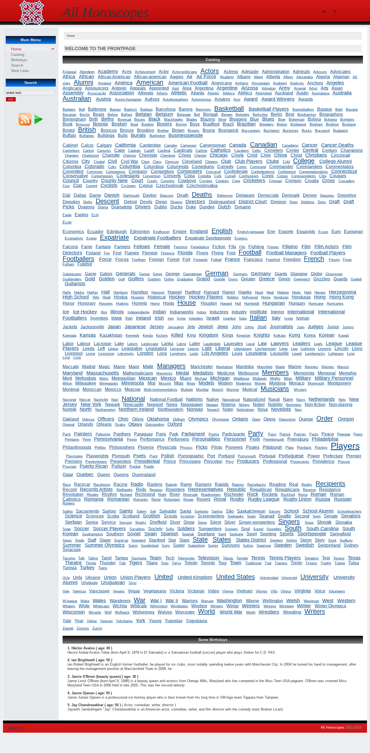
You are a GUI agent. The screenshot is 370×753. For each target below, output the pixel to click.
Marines (328, 367)
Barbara (146, 109)
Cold (286, 162)
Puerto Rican (94, 466)
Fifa (232, 246)
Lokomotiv (126, 354)
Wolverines (143, 612)
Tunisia (70, 567)
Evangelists (74, 238)
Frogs (347, 260)
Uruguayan (113, 582)
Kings (227, 335)
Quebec (84, 474)
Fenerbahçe (200, 247)
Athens (162, 93)
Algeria (323, 76)
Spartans (206, 534)
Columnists (178, 166)
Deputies (71, 201)
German (216, 273)
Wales (99, 600)
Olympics (198, 419)
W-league (70, 601)
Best (289, 114)
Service (108, 522)
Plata (289, 448)
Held (307, 292)
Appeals (138, 88)
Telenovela (186, 558)
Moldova (277, 383)
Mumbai (202, 390)
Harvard (211, 292)
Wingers (216, 606)
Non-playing (340, 404)
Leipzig (193, 349)
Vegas (134, 591)
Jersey (157, 326)
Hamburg (120, 292)
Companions (115, 172)
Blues (268, 119)
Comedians (203, 166)
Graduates (185, 279)
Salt (153, 511)
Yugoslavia (196, 620)
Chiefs (237, 155)
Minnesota (132, 383)
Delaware (245, 195)
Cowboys (187, 180)
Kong (294, 335)
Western (346, 600)
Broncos (109, 130)
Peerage (343, 434)
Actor (164, 71)
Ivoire (288, 318)
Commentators (340, 166)
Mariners (311, 367)
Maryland (73, 373)
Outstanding (154, 425)
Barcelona (166, 109)
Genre (157, 274)
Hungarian (273, 303)
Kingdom (208, 335)
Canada (237, 145)
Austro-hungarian (128, 99)
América (123, 83)
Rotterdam (172, 499)
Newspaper (192, 404)
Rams (186, 484)
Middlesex (241, 379)
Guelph (356, 279)
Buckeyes (290, 131)
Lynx (66, 357)
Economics (73, 231)
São (230, 511)
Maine (119, 366)
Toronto (208, 563)
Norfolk (69, 409)
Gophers (154, 279)
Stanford (157, 540)
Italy (276, 318)
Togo (164, 563)
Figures (273, 247)
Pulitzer (119, 466)
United (163, 576)
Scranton (187, 516)
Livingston (106, 354)
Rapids (222, 484)
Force (105, 259)
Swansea (264, 546)
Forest (173, 259)
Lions (357, 348)
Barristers (203, 109)
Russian (343, 499)
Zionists (83, 628)
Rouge (188, 499)
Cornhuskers (249, 176)
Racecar (82, 484)
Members (275, 372)
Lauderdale (211, 344)
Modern (225, 383)
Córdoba (204, 176)
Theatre (73, 562)
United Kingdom (195, 577)
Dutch (224, 206)
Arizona (249, 88)
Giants (281, 273)
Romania (93, 499)
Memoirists (304, 373)
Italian (258, 317)
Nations (194, 399)
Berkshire (260, 115)
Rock (252, 494)
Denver (310, 195)
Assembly (73, 93)
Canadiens (290, 145)
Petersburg (298, 439)
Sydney (351, 545)
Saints (126, 511)
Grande (219, 279)
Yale (67, 620)
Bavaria (352, 109)
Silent (215, 522)
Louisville (279, 353)
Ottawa (135, 424)
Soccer (81, 528)
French (314, 258)
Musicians (275, 388)
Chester (200, 155)
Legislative (132, 348)
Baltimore (97, 109)
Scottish (151, 516)
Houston (209, 303)
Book (68, 124)
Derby (87, 202)
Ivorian (302, 318)
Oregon (346, 419)
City (86, 161)
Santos (217, 511)
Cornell (230, 176)
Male (148, 366)
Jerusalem (176, 327)
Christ (296, 155)
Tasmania (138, 558)
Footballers (78, 258)
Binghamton (306, 115)
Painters (83, 434)
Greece (267, 278)
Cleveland (192, 161)
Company (138, 171)
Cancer (309, 145)
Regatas (156, 490)
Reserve (309, 490)
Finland (93, 253)
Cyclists (108, 185)
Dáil (66, 195)
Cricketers (254, 180)
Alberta (273, 76)
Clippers (211, 162)
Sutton (248, 546)
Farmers (122, 246)
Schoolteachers (349, 511)
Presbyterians (96, 462)
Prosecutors (299, 462)
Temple (242, 558)
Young (155, 620)
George (172, 273)
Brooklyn (145, 130)
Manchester (201, 366)
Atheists (145, 93)
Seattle (284, 516)
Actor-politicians (184, 72)
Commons (95, 172)
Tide (122, 563)
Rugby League (264, 499)
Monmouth (316, 383)
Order (324, 418)
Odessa (88, 419)
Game (90, 273)
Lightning (308, 349)
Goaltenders (72, 279)
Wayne (252, 600)
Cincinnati (340, 155)
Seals (251, 516)
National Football (166, 399)
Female (162, 246)
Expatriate (114, 237)
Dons (322, 202)
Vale (66, 591)
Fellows (142, 246)
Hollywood (250, 297)
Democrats (268, 195)
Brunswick (228, 130)
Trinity (296, 563)
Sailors (109, 511)
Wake (84, 601)
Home (265, 297)
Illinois (117, 312)
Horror (155, 304)
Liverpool (74, 353)
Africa (69, 76)
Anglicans (72, 88)
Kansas (88, 335)
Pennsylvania (108, 439)
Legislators (156, 348)
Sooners (231, 529)
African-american (150, 76)
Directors (195, 201)
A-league (69, 72)
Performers (178, 439)
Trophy (325, 563)
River (175, 494)
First (117, 253)
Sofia (170, 529)
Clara (145, 162)
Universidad (269, 578)
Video (213, 591)
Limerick (324, 349)
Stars (184, 540)
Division (278, 201)
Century (329, 150)
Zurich (97, 628)
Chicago (219, 155)
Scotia (113, 516)
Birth (93, 119)
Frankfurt (273, 260)
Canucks (104, 151)
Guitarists (75, 283)
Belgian (143, 114)
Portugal (267, 456)
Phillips (100, 448)
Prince (170, 461)
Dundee (207, 207)
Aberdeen (87, 72)
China (280, 155)
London (145, 353)
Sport (251, 534)
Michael (201, 379)
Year (78, 620)
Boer (281, 119)
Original (68, 425)
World (206, 611)
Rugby (237, 499)
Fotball (216, 260)
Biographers (331, 114)
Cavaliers (241, 151)
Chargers (72, 155)
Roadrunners (211, 495)
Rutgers (69, 503)
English (222, 230)
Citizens (70, 161)
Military (303, 378)
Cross (328, 180)
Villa (274, 591)
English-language (250, 232)
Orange (306, 419)
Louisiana (256, 353)
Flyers (202, 253)
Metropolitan (123, 378)
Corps (268, 175)
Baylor (85, 115)
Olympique (220, 419)
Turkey (87, 567)
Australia (342, 93)
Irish (159, 318)
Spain (150, 533)
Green (284, 279)
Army (284, 88)
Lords (194, 354)
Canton (88, 151)
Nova (263, 409)
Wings (232, 606)
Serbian (73, 522)
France (232, 259)
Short (175, 522)
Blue (254, 119)
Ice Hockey (85, 312)
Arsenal (300, 88)
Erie (271, 231)
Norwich (213, 410)
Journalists (281, 326)
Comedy (225, 166)
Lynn (351, 354)
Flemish (150, 253)
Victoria (177, 591)
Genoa (144, 274)
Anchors (315, 83)
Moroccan (92, 389)
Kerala (148, 335)
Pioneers (234, 447)
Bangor (115, 109)
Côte (322, 176)
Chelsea (129, 155)
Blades (191, 119)
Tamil (106, 558)
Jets (191, 327)
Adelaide (250, 71)
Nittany (244, 405)
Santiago (201, 511)
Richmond (145, 494)
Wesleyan (311, 601)
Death (183, 195)
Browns (193, 131)
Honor (68, 303)
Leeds (89, 348)
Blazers (207, 119)
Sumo (133, 546)
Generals (125, 273)
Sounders (274, 529)
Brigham (316, 124)
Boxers (164, 124)
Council (71, 180)
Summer (72, 545)
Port (211, 456)
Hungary (297, 303)
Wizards (95, 612)
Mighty (275, 379)
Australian (77, 98)
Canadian (263, 144)
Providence (324, 461)
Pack (67, 434)
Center (292, 150)
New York (91, 404)
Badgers (69, 109)
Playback (304, 448)
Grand (203, 278)
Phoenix (146, 447)
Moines (260, 383)
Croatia (312, 180)
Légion (113, 349)
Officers (106, 419)
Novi (298, 410)
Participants (233, 434)
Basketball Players (269, 109)
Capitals (134, 151)
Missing (165, 383)
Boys (195, 124)
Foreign (156, 259)
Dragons (86, 207)
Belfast (126, 115)
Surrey (213, 546)
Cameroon (188, 145)
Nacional (69, 400)
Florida (185, 253)
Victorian (196, 591)
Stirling (291, 540)
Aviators (222, 99)
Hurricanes (335, 304)
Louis (237, 353)
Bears (98, 114)
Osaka (120, 425)
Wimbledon (179, 606)
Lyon (77, 357)
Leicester (177, 349)
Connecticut (344, 171)
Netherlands (322, 399)
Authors (152, 99)
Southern (115, 534)
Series (92, 522)
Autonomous (201, 99)
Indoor (201, 312)
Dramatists (121, 207)
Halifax (92, 292)
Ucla (66, 578)
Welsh (293, 600)
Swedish (305, 545)
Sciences (95, 516)
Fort (186, 259)
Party (255, 433)
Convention (151, 176)
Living (90, 354)
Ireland (143, 318)
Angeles (335, 83)
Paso (272, 434)
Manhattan (224, 367)
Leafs (318, 344)
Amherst (241, 83)
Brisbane (349, 124)
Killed (177, 335)
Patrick (285, 434)
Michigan (220, 378)
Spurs (67, 540)
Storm (305, 540)
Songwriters (210, 528)
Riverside (190, 495)
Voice (319, 591)
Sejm (317, 516)
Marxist (343, 367)
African (86, 76)
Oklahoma (158, 419)
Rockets (270, 494)
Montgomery (339, 383)
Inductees (219, 312)
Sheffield (158, 522)
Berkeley (242, 115)
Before (113, 115)
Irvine (181, 318)
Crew (236, 181)
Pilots (216, 447)
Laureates (233, 343)
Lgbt (207, 348)
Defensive (225, 196)
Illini (104, 312)
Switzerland (329, 545)
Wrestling (292, 612)
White (84, 606)
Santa (185, 511)
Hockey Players (206, 297)
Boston (119, 124)
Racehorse (101, 485)
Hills (96, 297)
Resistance (330, 489)
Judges (315, 326)
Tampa (121, 558)
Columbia (129, 166)
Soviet (134, 533)
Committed (73, 171)
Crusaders (347, 181)
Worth (250, 612)
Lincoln (342, 348)
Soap (67, 529)
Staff (91, 540)
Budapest (340, 131)
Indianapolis (181, 312)
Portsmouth (247, 456)
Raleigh (171, 485)
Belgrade (184, 115)
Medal (182, 373)
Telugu (228, 558)
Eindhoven (161, 232)
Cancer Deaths (337, 145)
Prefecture (333, 456)
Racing (120, 484)
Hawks (245, 292)
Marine (294, 366)
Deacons (167, 196)
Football (250, 252)
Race (67, 485)
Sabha (68, 511)
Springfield (340, 534)
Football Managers (286, 253)
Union (110, 577)
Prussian (69, 466)
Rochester (234, 494)
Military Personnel (334, 378)
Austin (302, 93)
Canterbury (71, 151)
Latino (181, 344)
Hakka (79, 292)
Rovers (203, 499)
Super (179, 545)
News (171, 404)
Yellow (92, 621)
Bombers (347, 119)
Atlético (245, 93)
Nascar (84, 400)
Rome (156, 499)
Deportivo (346, 195)
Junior (333, 327)
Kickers (162, 335)
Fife (242, 247)
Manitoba (245, 366)
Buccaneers (251, 131)
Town (235, 562)
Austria (103, 99)
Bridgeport (298, 124)
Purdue (135, 466)
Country (90, 180)
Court (137, 180)
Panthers (122, 434)
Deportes (327, 196)
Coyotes (205, 181)
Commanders (309, 166)
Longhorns (178, 354)
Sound (258, 529)
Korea (310, 335)
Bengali (210, 114)
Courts (152, 181)
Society (155, 528)
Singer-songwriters (257, 522)
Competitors (162, 171)
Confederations (263, 172)
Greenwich (302, 279)
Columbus (154, 166)
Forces (122, 259)
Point (154, 456)
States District (251, 540)
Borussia (83, 124)
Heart (259, 292)
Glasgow (298, 273)
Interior (277, 312)
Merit (67, 378)
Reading (277, 484)
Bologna (330, 119)
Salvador (168, 511)
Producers (248, 461)
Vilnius (286, 591)
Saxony (275, 511)
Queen (103, 474)
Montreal (71, 389)
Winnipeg (286, 606)
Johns (249, 327)
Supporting (196, 546)
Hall (105, 292)
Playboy (321, 448)
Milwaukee (85, 383)
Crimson (293, 180)
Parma (214, 434)
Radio (137, 484)
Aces (127, 71)
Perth (255, 439)
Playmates (74, 456)
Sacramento (87, 511)
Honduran (281, 297)
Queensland (143, 474)
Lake (119, 343)
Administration (276, 71)
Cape (119, 150)
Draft (334, 201)
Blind (222, 119)
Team (155, 558)
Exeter (91, 238)
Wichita (120, 606)
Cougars (338, 175)
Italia (242, 318)
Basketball (229, 108)
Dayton (150, 195)
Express (241, 238)
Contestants (127, 175)
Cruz (66, 186)
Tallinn (93, 558)
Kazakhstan (111, 335)
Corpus (282, 176)
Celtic (256, 151)
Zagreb (68, 628)
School (291, 511)
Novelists (281, 409)
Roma (302, 495)
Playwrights (97, 456)
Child (252, 155)
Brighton (332, 124)
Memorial (327, 373)
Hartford (192, 292)
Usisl (133, 583)
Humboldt (251, 304)
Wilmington (158, 606)
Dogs (294, 202)
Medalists (203, 373)
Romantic (140, 499)
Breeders (266, 124)
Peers (358, 434)
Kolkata (279, 335)
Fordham (139, 260)
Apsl (175, 88)
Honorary (87, 303)
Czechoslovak (169, 185)
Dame (95, 195)
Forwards (200, 260)
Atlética (229, 93)
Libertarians (243, 349)
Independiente (139, 312)
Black (154, 119)
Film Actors (326, 246)
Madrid (88, 366)
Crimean (275, 181)
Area (187, 88)
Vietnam (244, 591)
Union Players (135, 577)
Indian (159, 312)
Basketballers (303, 109)
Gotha (169, 279)
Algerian (341, 76)
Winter (304, 605)
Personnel (235, 439)
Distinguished (222, 201)
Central (310, 150)
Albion (288, 77)
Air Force (206, 76)
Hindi (107, 297)
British (87, 129)
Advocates (340, 71)
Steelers (276, 540)
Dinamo (176, 202)
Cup (77, 185)
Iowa (116, 318)
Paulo (313, 434)
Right (162, 495)
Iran (129, 318)
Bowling (147, 124)
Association (121, 93)
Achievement (145, 72)
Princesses (190, 461)
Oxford (174, 424)
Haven (228, 292)
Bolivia (314, 119)
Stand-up (121, 540)
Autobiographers (175, 99)
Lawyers (280, 343)
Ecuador (95, 231)
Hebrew (283, 292)
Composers (189, 171)
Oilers (138, 419)
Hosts (168, 303)
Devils (146, 201)
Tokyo (176, 563)
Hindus (121, 297)
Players (345, 446)
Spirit (222, 534)
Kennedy (132, 335)
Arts (324, 88)
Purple (149, 466)
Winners (251, 605)
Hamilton (139, 292)
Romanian (118, 499)
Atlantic (213, 93)
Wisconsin (74, 612)
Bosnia (100, 124)
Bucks (307, 131)
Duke (191, 207)
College (303, 160)
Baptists (130, 109)
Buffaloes (86, 136)
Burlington (157, 136)
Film (306, 246)
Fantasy (103, 246)
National (133, 398)
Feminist (180, 247)
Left (101, 348)
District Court (253, 201)
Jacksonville (92, 327)
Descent (107, 201)
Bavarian (69, 115)
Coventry (168, 181)
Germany (261, 273)
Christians (316, 155)
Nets (342, 400)
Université (289, 578)
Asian (337, 88)
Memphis (347, 373)
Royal (220, 499)
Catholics (220, 150)
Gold (90, 278)
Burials (138, 135)
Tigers (135, 562)
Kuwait (343, 335)
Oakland (71, 419)
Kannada (69, 335)
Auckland (284, 93)
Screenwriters (211, 516)
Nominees (293, 405)
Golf (121, 279)
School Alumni (318, 511)
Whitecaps (101, 606)
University (314, 576)
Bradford (211, 124)
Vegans (119, 591)
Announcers (96, 88)
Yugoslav (174, 620)
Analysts (297, 83)
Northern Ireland (136, 409)
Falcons (70, 246)
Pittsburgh (272, 447)
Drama (103, 207)
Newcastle (133, 404)
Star (172, 540)
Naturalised (231, 400)
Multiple (187, 390)
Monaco (296, 383)
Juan (300, 327)
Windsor (199, 606)
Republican (261, 489)
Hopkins (122, 304)
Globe (316, 273)
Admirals (301, 71)
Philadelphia (325, 439)
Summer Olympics (105, 545)
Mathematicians (138, 373)
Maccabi (71, 366)
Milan (288, 379)
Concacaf (213, 172)
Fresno (334, 260)
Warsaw (207, 601)
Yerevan (106, 621)
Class (157, 162)
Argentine (227, 88)
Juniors (348, 327)
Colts (112, 167)
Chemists (148, 155)
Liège (283, 349)
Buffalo (69, 135)
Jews (222, 326)
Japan (114, 326)
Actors (209, 70)
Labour (83, 343)
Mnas (191, 383)
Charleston (90, 155)
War (139, 600)
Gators (106, 273)
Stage (105, 540)
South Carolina (322, 528)
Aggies (176, 76)
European (353, 231)
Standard (138, 540)
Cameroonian (213, 145)
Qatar (68, 474)
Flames (132, 253)
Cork (218, 176)
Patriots (300, 434)
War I (156, 600)
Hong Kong (341, 297)
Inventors (99, 318)
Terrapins (311, 558)
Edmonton (140, 231)
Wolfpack (122, 612)
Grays (233, 279)
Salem (142, 511)
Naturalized (254, 399)
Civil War (129, 161)
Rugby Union (297, 499)
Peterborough (273, 439)
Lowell (297, 354)
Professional (275, 461)
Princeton (213, 461)
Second (301, 516)
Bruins (209, 130)
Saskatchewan (251, 511)
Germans (240, 274)
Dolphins (307, 202)
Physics (186, 448)
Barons (186, 109)
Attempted (263, 93)
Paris (161, 434)
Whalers (69, 606)
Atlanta (197, 93)
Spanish (169, 533)
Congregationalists (313, 172)
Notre (228, 409)
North (86, 409)
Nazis (300, 400)
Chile (266, 155)
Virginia (302, 591)
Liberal (222, 348)
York (140, 620)
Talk (81, 558)
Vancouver (99, 591)
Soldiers (186, 528)
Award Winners (277, 99)
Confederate (236, 171)
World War (231, 612)
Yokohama (124, 621)
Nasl (114, 400)
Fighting (256, 246)
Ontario (240, 419)
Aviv (237, 99)
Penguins (72, 439)
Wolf (108, 612)
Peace (328, 434)
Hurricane (316, 304)
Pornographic (191, 456)
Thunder (107, 563)
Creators (222, 181)
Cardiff (149, 151)
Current (91, 186)
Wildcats (138, 606)
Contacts (15, 728)
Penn (87, 439)
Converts (172, 175)
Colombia (72, 166)
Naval (274, 399)
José (262, 327)
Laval (250, 344)
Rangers (203, 484)
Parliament (193, 434)
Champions (351, 150)
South (293, 528)
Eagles (81, 214)
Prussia (344, 462)
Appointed (159, 88)
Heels (296, 292)
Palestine (103, 434)
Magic (104, 366)
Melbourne (248, 373)
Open (256, 419)
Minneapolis (108, 383)
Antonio (119, 88)
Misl (151, 383)
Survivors (231, 545)
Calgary (104, 145)
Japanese (135, 326)
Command (258, 167)
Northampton (105, 410)
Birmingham (74, 119)
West (327, 600)
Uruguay (89, 582)
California (125, 145)
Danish (111, 195)
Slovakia (343, 522)
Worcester (185, 612)
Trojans (311, 563)
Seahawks (236, 516)
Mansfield (264, 367)
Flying (217, 253)
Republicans (287, 489)
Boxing (181, 124)
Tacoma (69, 558)
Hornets (139, 303)
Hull (238, 304)
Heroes (320, 292)
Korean (327, 335)
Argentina (204, 88)
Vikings (261, 591)
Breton (282, 124)
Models (206, 383)
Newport (155, 404)
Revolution (73, 494)
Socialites (137, 529)
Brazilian (246, 124)
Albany (244, 76)
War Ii (171, 600)
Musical (249, 389)
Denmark (291, 195)
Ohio (123, 419)
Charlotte (111, 155)
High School (76, 297)
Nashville (101, 400)
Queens (121, 474)
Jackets (70, 327)
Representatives (205, 489)
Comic (242, 167)
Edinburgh (117, 231)
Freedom (292, 259)
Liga (294, 349)
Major (134, 366)
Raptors (238, 485)
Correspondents (303, 176)
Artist (313, 88)
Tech (169, 558)
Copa (189, 175)
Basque (324, 109)
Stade (79, 540)
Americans (221, 83)
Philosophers (122, 447)
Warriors (190, 600)
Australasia (320, 93)
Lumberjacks (315, 354)
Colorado (94, 166)
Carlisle (201, 151)
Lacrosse (102, 343)
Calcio (87, 145)
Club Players (248, 161)
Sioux (309, 522)
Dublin (160, 207)
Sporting (268, 534)
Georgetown (192, 274)
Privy (230, 462)
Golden (107, 278)
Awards (305, 99)
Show (188, 522)
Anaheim (280, 83)
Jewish (205, 326)
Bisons (139, 119)
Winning (270, 606)
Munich (217, 390)
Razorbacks (256, 485)
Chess (184, 155)
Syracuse (72, 549)
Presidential (147, 461)
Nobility (275, 404)
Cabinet (70, 145)
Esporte (285, 231)
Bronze (127, 130)
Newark (112, 404)
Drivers (143, 206)
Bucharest (272, 131)
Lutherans (336, 354)
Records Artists (96, 489)
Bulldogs (106, 135)
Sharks (140, 522)
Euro (336, 231)
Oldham (179, 419)
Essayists (306, 231)
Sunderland (149, 546)
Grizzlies (321, 279)
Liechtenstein (265, 349)
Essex (323, 232)
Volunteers (337, 591)
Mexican (148, 378)
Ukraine (92, 577)
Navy (288, 399)
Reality (306, 485)
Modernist (243, 383)
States (222, 539)
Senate (331, 516)
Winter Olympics (330, 606)
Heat (270, 292)
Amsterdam (261, 83)
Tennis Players (285, 558)
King (191, 335)
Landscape (149, 344)
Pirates (252, 447)
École (67, 222)
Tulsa (353, 563)
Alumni (83, 82)
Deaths (202, 194)
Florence (167, 253)
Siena (202, 522)
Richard (126, 495)
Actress (231, 71)
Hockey (177, 297)
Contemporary (102, 176)
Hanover (157, 292)
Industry (239, 312)
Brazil (228, 124)
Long (162, 353)
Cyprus (146, 185)
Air (190, 76)
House (186, 302)
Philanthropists (77, 447)
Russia (322, 499)
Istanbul (229, 318)
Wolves (165, 612)
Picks (201, 447)
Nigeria (228, 404)
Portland (226, 456)
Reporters (175, 489)
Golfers (136, 278)
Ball (82, 109)
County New (114, 180)
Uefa (77, 577)
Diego (161, 201)
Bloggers (238, 119)
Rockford (288, 495)
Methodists (85, 378)
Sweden (283, 545)
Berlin (276, 114)
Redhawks (124, 490)
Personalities (206, 439)
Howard (226, 304)
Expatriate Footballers (157, 238)
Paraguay (143, 434)
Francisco (253, 259)
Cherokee (167, 155)
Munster (232, 390)
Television (208, 558)
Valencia (79, 591)
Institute (258, 312)
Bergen (226, 115)
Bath (339, 109)
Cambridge (150, 145)
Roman (318, 494)
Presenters (120, 461)
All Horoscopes (333, 727)
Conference (287, 172)
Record (70, 489)
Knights (262, 335)
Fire (107, 253)
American (149, 82)
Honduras (301, 297)
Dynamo (243, 207)
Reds (141, 489)
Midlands (260, 379)
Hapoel (175, 292)
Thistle (91, 563)
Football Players (327, 253)
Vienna (227, 591)
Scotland (130, 516)
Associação (96, 93)
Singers (289, 521)
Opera (269, 419)
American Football (187, 83)
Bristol (69, 130)
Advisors (320, 72)
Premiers (73, 461)
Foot (231, 253)
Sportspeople (311, 533)
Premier (353, 456)
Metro (103, 379)
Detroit (130, 201)
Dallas (80, 195)
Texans (339, 558)
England (199, 231)
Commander (281, 166)
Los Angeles (215, 353)
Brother (163, 131)
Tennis (258, 558)
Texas (354, 558)
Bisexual (124, 119)
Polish (167, 456)
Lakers (132, 344)
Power (313, 456)
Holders (233, 297)
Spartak (188, 534)
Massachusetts (102, 373)
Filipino (290, 246)
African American (114, 76)
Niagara (212, 405)
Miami (186, 378)
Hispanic (137, 297)
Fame (86, 246)
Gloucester (334, 274)
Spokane (236, 534)
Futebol (84, 264)
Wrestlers (269, 612)
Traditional (253, 563)
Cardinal (164, 151)
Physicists (167, 447)
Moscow (133, 389)
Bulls (123, 135)
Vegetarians (154, 591)
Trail (268, 563)
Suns (166, 546)
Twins (102, 568)
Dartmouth (131, 196)
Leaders (301, 343)
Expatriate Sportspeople (208, 238)
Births (107, 119)
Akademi (227, 77)
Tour (222, 563)
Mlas (178, 383)
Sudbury (346, 540)
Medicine (226, 373)
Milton (67, 383)
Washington (229, 600)
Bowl (134, 124)
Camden (170, 145)
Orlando (85, 424)
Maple (280, 367)
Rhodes (93, 495)
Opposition (287, 419)
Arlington (268, 88)
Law (262, 343)
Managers (171, 365)
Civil (112, 161)
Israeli (212, 318)
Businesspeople (185, 135)
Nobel (259, 404)
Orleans (104, 424)
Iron (171, 318)
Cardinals (183, 150)
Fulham (68, 264)
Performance (152, 439)
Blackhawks (173, 119)
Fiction (218, 246)
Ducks (176, 207)
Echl (95, 215)
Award (251, 99)
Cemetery (273, 150)
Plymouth (121, 456)
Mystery (300, 390)
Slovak (324, 522)
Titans (152, 563)
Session (125, 522)
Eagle (67, 215)
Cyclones (128, 186)
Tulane (340, 563)
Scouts (170, 516)
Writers (314, 611)
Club (226, 161)
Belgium (164, 114)
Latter (194, 343)
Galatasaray (72, 274)
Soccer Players (109, 528)
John (236, 327)
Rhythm (109, 494)
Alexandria (304, 77)
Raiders (154, 484)
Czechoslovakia (202, 185)
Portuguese (291, 456)
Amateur (104, 83)
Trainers (281, 563)
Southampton (92, 534)
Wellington (272, 600)
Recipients (330, 483)
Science (73, 516)
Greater (248, 279)
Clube (272, 161)
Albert (258, 77)
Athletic (179, 93)
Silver (229, 522)
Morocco (113, 389)
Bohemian (296, 119)
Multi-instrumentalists (160, 390)
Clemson (172, 162)
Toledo (190, 563)
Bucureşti (322, 131)
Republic (236, 489)
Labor (68, 343)
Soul (245, 528)
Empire (180, 231)
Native (212, 399)
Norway (195, 409)
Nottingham (245, 410)
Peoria (132, 439)
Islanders (196, 318)
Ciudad (99, 162)
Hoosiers (106, 304)
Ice (66, 312)
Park (173, 434)
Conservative (75, 175)
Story (320, 540)
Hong (320, 297)
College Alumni (335, 161)
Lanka (167, 343)
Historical (157, 297)
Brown (178, 130)
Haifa (67, 292)
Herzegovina (342, 292)
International (300, 312)
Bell (197, 115)
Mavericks (164, 373)
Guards (340, 279)
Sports (287, 533)
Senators (351, 516)
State (200, 539)
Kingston (243, 335)
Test (326, 558)
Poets (139, 456)
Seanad (266, 516)
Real (293, 484)
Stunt (332, 540)
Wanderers (120, 600)
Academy (108, 71)
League (334, 343)
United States (235, 576)
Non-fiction (315, 404)
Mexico (168, 378)
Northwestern (170, 409)
